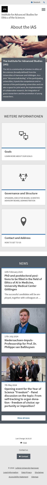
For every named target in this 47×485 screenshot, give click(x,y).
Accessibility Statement (18, 477)
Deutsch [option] (36, 2)
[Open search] (44, 2)
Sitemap (34, 477)
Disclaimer (39, 472)
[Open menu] (43, 10)
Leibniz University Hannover (27, 468)
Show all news (23, 418)
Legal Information (10, 472)
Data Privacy (26, 472)
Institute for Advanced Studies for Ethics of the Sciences (20, 16)
